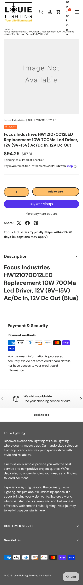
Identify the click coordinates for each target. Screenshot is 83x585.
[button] (58, 12)
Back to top (41, 414)
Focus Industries (14, 120)
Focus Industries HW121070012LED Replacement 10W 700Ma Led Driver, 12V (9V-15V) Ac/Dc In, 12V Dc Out (39, 33)
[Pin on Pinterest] (36, 223)
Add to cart (55, 191)
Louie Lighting (20, 575)
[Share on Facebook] (27, 223)
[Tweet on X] (19, 223)
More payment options (41, 214)
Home (7, 29)
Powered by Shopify (40, 575)
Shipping (9, 160)
